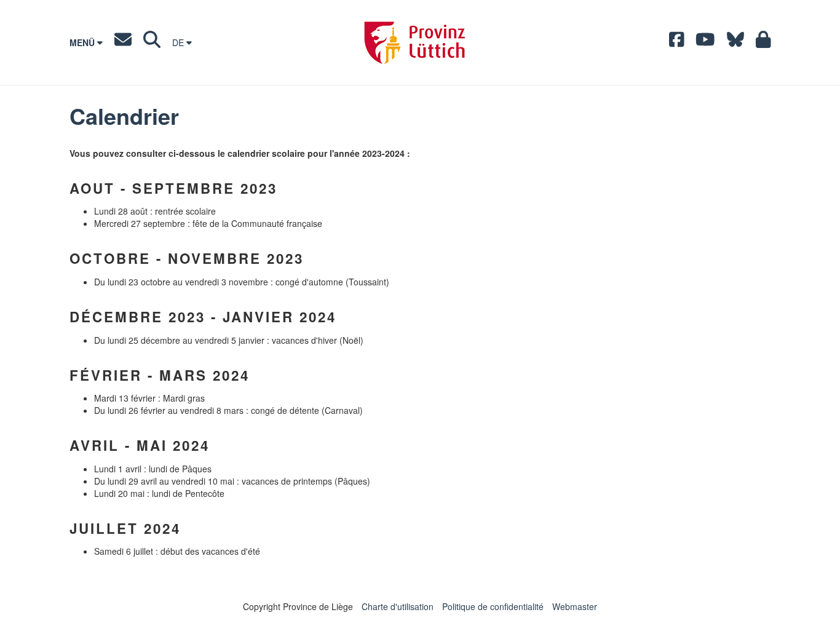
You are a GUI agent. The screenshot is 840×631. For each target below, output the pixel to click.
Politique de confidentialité (493, 606)
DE (179, 42)
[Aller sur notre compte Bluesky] (735, 42)
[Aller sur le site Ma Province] (763, 42)
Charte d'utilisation (398, 606)
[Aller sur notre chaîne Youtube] (705, 42)
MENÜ (83, 42)
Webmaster (574, 606)
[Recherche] (151, 42)
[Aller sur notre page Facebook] (676, 42)
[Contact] (123, 42)
